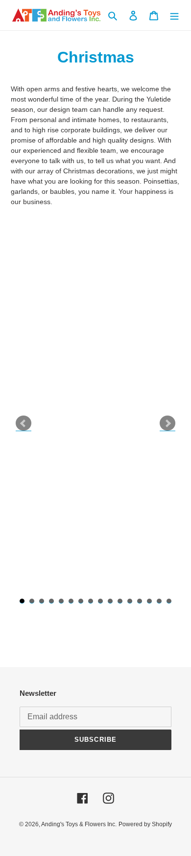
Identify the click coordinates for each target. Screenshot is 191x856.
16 (169, 601)
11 (120, 601)
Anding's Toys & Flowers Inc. (79, 824)
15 (159, 601)
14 (149, 601)
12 (129, 601)
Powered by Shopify (145, 824)
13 (139, 601)
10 (110, 601)
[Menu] (174, 15)
